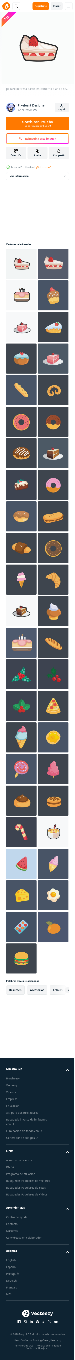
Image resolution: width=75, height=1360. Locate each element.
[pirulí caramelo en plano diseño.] (21, 1274)
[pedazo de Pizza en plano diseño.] (21, 1179)
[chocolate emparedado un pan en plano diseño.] (21, 801)
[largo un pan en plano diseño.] (21, 516)
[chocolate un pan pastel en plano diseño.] (21, 643)
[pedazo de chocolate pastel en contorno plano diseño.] (21, 958)
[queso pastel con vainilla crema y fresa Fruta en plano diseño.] (21, 422)
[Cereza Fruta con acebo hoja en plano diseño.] (21, 1116)
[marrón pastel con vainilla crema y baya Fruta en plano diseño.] (21, 453)
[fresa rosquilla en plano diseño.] (21, 580)
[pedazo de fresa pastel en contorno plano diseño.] (21, 264)
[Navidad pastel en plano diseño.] (21, 706)
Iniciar (56, 6)
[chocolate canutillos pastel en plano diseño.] (21, 1337)
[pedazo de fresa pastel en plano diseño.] (21, 485)
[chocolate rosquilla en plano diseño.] (21, 611)
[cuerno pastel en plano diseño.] (21, 927)
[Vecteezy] (6, 6)
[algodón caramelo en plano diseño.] (21, 1306)
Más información (19, 176)
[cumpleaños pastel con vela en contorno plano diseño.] (21, 327)
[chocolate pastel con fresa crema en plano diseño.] (21, 359)
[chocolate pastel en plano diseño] (21, 769)
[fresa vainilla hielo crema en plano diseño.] (21, 895)
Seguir (62, 109)
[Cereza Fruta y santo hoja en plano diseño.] (21, 1148)
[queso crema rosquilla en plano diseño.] (21, 1243)
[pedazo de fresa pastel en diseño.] (21, 295)
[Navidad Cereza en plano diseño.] (21, 1085)
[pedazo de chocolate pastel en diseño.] (21, 674)
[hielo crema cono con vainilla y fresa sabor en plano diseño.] (21, 1211)
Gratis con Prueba (37, 123)
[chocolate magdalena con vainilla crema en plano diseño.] (21, 990)
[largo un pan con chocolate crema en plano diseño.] (21, 1053)
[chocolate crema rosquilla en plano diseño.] (21, 864)
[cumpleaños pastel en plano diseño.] (21, 1022)
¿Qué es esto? (43, 167)
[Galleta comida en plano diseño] (21, 548)
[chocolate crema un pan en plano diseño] (21, 832)
